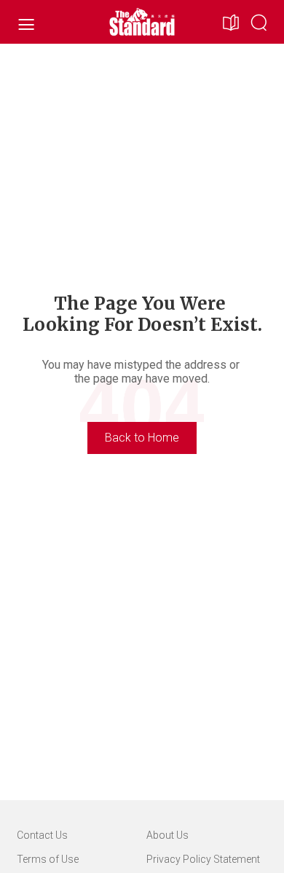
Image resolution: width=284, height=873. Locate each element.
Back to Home (142, 438)
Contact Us (42, 835)
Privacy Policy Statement (203, 859)
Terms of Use (48, 859)
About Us (167, 835)
